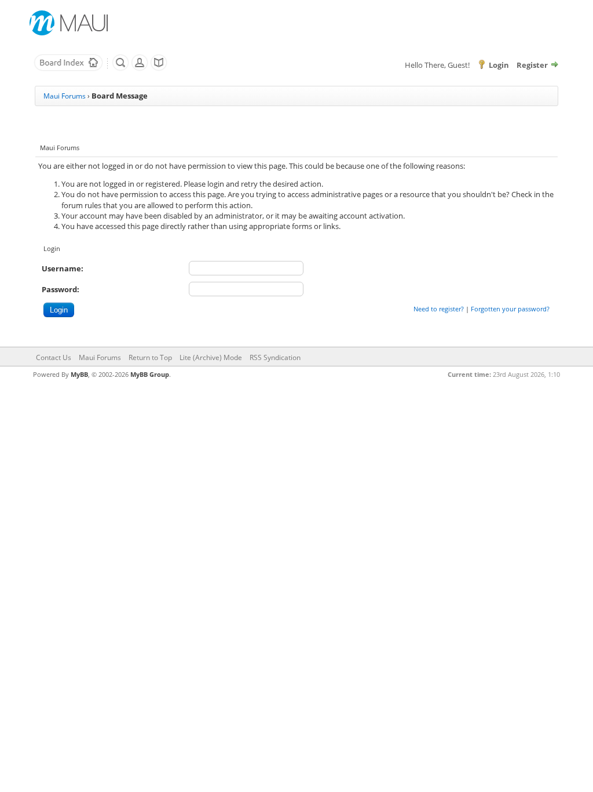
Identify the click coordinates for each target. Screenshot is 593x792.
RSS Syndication (275, 357)
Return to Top (150, 357)
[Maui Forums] (68, 68)
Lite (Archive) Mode (211, 357)
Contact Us (53, 357)
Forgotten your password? (510, 308)
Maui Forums (64, 96)
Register (532, 65)
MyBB (79, 374)
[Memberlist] (139, 68)
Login (499, 65)
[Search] (120, 68)
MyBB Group (149, 374)
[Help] (158, 68)
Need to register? (438, 308)
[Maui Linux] (70, 23)
